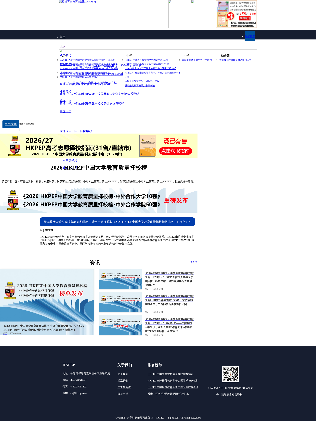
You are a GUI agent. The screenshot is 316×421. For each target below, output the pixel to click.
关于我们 (123, 374)
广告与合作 (124, 387)
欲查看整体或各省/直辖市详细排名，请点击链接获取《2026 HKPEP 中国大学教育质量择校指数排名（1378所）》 (117, 221)
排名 (63, 47)
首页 (63, 37)
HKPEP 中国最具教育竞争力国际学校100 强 (173, 387)
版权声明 (123, 393)
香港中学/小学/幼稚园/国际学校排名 (168, 393)
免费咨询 (250, 36)
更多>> (194, 262)
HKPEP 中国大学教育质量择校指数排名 (171, 374)
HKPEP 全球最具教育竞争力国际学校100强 (173, 380)
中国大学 (11, 124)
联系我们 (123, 380)
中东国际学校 (68, 160)
